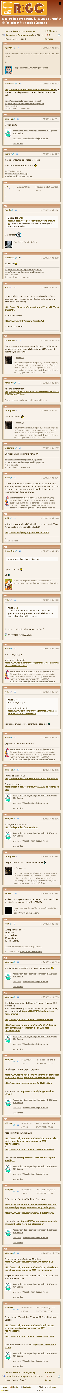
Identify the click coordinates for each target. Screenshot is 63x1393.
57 (6, 1119)
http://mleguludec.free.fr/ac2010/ (21, 827)
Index (8, 1372)
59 (6, 1249)
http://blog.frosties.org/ (31, 951)
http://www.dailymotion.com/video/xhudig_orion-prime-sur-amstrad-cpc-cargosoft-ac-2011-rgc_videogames (29, 1328)
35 (6, 206)
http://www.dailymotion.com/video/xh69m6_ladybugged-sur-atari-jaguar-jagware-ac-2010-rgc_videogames (32, 1076)
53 (6, 919)
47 (6, 687)
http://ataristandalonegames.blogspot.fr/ (23, 101)
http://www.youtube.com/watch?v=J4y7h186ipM (28, 1083)
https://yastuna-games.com (26, 913)
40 (6, 406)
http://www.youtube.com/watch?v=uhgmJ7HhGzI (29, 1261)
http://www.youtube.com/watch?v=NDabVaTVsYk (29, 1336)
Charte (15, 1387)
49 (6, 765)
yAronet (52, 1387)
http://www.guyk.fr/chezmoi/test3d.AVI (24, 321)
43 (6, 514)
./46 (16, 699)
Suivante (49, 39)
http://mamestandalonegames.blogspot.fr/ (24, 103)
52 (6, 889)
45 (6, 595)
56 (6, 1055)
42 (6, 473)
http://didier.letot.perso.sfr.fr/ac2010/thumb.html (30, 89)
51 (6, 852)
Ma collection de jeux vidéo (35, 138)
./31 (21, 218)
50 (6, 814)
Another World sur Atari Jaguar (19, 176)
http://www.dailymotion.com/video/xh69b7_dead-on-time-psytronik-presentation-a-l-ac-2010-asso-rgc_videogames (31, 1028)
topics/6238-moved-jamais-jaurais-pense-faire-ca (32, 507)
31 (6, 79)
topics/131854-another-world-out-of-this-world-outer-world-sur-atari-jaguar (31, 1222)
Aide (5, 1387)
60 (6, 1303)
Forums (16, 1372)
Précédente (50, 31)
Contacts (27, 1387)
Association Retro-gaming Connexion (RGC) (32, 130)
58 (6, 1185)
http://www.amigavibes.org (35, 67)
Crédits (6, 1390)
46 (6, 644)
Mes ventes (18, 143)
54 (6, 958)
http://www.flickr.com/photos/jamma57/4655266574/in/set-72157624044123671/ (32, 712)
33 (6, 149)
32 (6, 114)
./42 (16, 607)
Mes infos (17, 138)
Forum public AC (25, 1376)
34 (6, 182)
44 (6, 547)
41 (6, 443)
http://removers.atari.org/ (16, 173)
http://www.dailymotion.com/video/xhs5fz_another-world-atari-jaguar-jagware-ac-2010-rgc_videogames (31, 1206)
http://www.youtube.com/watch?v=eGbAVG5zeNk (29, 1149)
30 (6, 43)
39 (6, 378)
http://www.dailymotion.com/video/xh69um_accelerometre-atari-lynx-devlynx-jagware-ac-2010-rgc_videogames (31, 1141)
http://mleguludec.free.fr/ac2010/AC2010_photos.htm (31, 778)
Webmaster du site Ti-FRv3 (22, 497)
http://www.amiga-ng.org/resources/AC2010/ (27, 532)
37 (6, 283)
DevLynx (49, 497)
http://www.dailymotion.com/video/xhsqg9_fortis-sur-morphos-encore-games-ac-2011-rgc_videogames (31, 1268)
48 (6, 733)
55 (6, 993)
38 (6, 336)
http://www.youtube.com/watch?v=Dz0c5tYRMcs (29, 1019)
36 (6, 253)
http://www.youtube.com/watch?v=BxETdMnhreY (29, 1213)
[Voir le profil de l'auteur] (18, 48)
